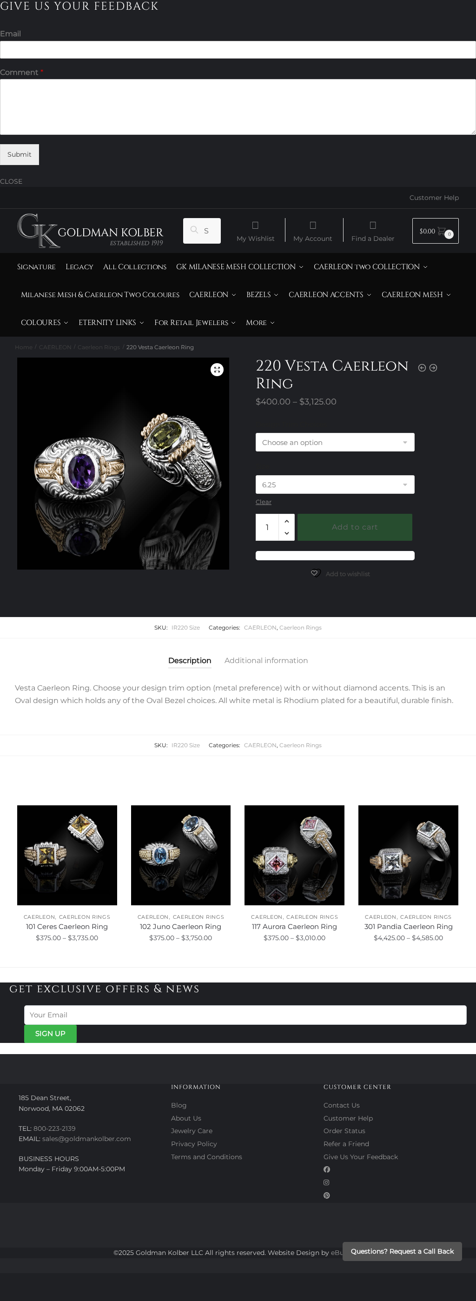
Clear (263, 501)
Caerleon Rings (99, 347)
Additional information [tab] (266, 660)
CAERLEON (55, 347)
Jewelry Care (191, 1131)
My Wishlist (256, 238)
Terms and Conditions (206, 1157)
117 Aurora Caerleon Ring (294, 926)
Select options (67, 958)
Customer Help (434, 197)
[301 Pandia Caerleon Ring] (408, 855)
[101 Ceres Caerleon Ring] (67, 855)
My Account (312, 238)
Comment (21, 72)
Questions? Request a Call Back (402, 1251)
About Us (186, 1118)
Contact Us (342, 1105)
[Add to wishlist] (105, 817)
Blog (179, 1105)
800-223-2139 (54, 1128)
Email (10, 33)
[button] (217, 369)
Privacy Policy (194, 1144)
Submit (19, 154)
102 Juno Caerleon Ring (180, 926)
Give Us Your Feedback (361, 1157)
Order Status (344, 1131)
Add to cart (355, 527)
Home (24, 347)
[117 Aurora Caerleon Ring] (294, 855)
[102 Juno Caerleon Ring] (181, 855)
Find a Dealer (373, 238)
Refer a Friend (346, 1144)
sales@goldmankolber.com (86, 1139)
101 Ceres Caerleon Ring (67, 926)
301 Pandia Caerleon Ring (408, 926)
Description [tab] (190, 660)
